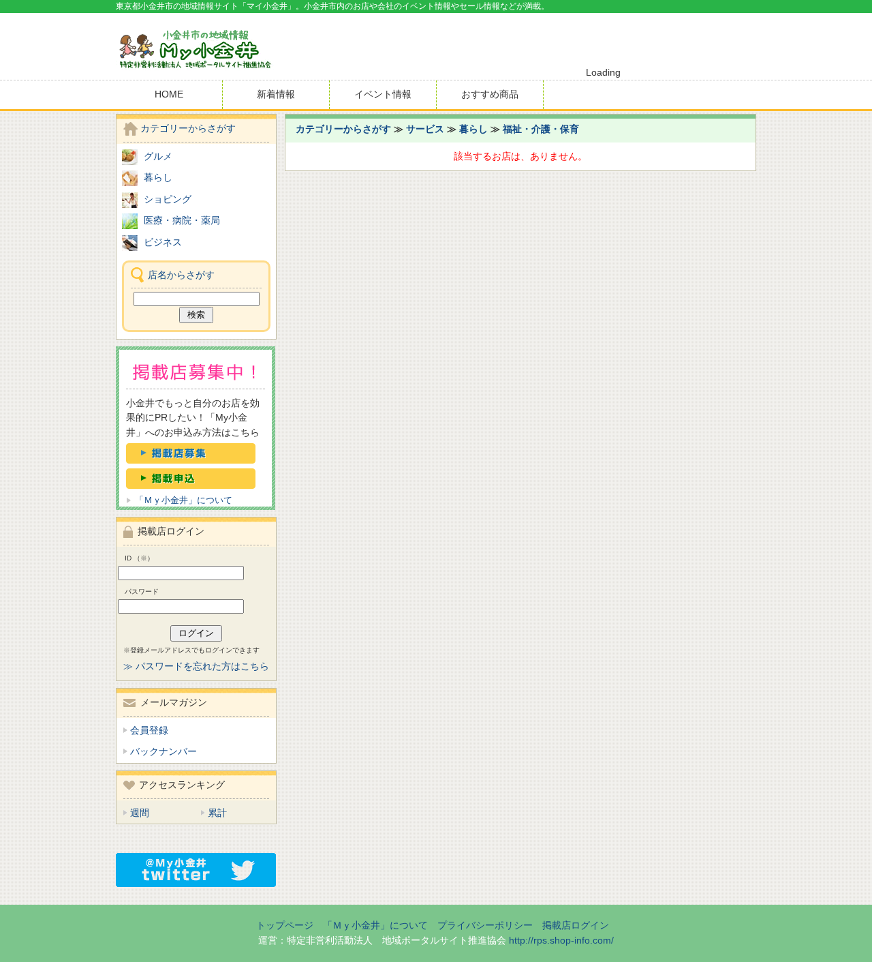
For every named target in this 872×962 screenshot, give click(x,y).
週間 (139, 812)
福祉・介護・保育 (541, 128)
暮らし (473, 128)
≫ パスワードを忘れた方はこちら (196, 666)
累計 (217, 812)
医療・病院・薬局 (182, 220)
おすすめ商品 (489, 94)
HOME (169, 94)
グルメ (158, 156)
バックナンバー (163, 751)
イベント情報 (382, 94)
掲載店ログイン (575, 925)
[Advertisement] (596, 40)
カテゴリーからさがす (343, 128)
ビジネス (163, 242)
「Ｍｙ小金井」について (183, 500)
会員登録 (149, 730)
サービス (425, 128)
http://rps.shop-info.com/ (561, 940)
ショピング (167, 199)
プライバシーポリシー (485, 925)
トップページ (284, 925)
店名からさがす (181, 274)
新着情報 (276, 94)
